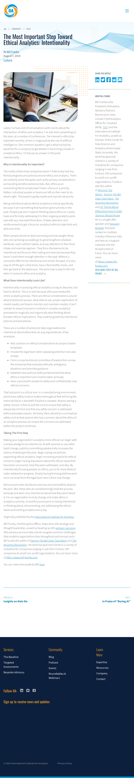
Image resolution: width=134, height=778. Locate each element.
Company (101, 673)
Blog (29, 28)
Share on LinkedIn (97, 79)
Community (16, 28)
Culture (7, 60)
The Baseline (10, 657)
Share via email (120, 79)
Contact (100, 679)
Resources (102, 668)
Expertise (101, 662)
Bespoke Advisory (13, 672)
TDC (105, 127)
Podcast (53, 663)
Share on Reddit (114, 79)
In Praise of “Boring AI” (116, 599)
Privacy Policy (65, 763)
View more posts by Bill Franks (106, 271)
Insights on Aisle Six (15, 599)
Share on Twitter (103, 79)
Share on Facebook (108, 79)
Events (52, 668)
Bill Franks (13, 52)
